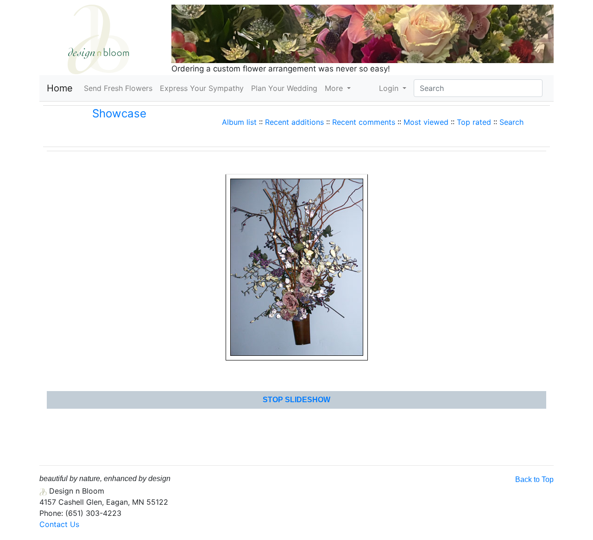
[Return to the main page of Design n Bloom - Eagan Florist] (98, 38)
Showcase (119, 113)
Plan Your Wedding (284, 88)
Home (60, 88)
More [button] (335, 88)
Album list (239, 122)
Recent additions (294, 122)
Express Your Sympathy (202, 88)
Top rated (474, 122)
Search (511, 122)
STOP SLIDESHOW (296, 400)
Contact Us (59, 524)
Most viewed (426, 122)
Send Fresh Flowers (120, 88)
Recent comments (363, 122)
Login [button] (390, 88)
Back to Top (534, 479)
